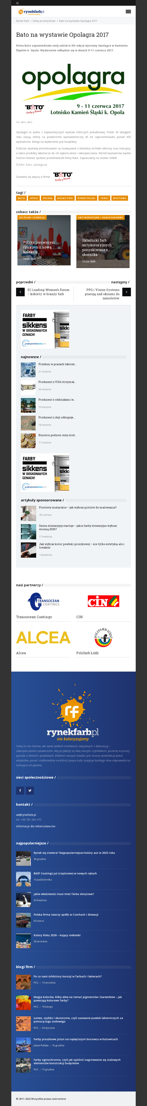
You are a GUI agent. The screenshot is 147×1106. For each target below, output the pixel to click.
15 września (49, 982)
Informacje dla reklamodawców (35, 826)
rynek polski (86, 198)
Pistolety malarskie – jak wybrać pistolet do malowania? (78, 507)
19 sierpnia (44, 407)
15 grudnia (48, 1069)
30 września (40, 941)
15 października (43, 879)
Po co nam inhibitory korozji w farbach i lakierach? (68, 976)
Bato (21, 198)
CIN (79, 617)
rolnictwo (65, 198)
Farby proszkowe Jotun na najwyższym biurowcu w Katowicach (76, 1039)
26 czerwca (45, 514)
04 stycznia (48, 1027)
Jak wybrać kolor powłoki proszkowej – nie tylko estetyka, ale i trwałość (82, 545)
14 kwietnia (45, 555)
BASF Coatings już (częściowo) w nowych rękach (65, 873)
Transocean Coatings (34, 617)
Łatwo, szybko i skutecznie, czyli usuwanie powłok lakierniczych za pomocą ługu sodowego (78, 1019)
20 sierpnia (44, 389)
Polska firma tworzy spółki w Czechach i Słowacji (66, 914)
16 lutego (47, 1006)
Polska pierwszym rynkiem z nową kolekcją (39, 247)
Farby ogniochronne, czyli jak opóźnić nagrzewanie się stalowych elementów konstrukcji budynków (77, 1061)
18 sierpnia (44, 424)
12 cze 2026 (88, 261)
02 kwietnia (40, 900)
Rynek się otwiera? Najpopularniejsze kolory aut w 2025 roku (74, 853)
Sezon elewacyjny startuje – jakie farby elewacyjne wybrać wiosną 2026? (78, 527)
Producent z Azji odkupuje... (56, 417)
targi (104, 198)
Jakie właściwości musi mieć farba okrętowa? (64, 894)
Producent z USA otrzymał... (57, 382)
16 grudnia (58, 1045)
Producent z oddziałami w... (56, 399)
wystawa (119, 198)
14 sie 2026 (29, 258)
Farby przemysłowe (44, 21)
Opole (34, 198)
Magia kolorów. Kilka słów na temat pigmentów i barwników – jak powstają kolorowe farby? (78, 998)
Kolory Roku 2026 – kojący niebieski (57, 935)
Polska (47, 198)
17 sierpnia (44, 442)
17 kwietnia (45, 536)
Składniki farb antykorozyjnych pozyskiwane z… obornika (97, 247)
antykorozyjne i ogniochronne (100, 217)
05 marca (39, 920)
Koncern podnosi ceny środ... (57, 435)
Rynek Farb (22, 21)
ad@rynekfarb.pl (26, 815)
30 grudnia (40, 859)
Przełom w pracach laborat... (57, 364)
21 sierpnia (44, 371)
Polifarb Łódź (87, 653)
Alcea (21, 653)
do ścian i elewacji (32, 217)
